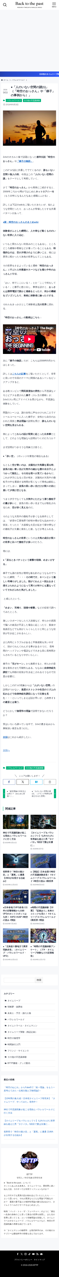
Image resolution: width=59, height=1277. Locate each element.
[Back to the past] (29, 5)
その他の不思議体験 (32, 100)
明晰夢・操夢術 (15, 1007)
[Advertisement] (29, 40)
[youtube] (33, 1254)
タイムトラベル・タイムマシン (22, 1025)
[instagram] (25, 1254)
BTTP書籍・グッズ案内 (19, 1063)
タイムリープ (14, 1000)
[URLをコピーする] (50, 782)
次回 (5, 737)
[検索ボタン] (5, 5)
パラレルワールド (14, 100)
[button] (9, 782)
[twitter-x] (21, 1254)
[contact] (41, 1254)
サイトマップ (39, 1260)
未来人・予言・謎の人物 (19, 1013)
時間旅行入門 (14, 1044)
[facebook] (17, 1254)
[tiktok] (29, 1254)
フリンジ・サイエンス (18, 1050)
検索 (39, 980)
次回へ (6, 750)
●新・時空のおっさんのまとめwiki (21, 222)
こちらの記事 (19, 373)
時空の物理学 (14, 1038)
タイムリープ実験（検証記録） (22, 1032)
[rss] (37, 1254)
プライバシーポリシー (23, 1260)
